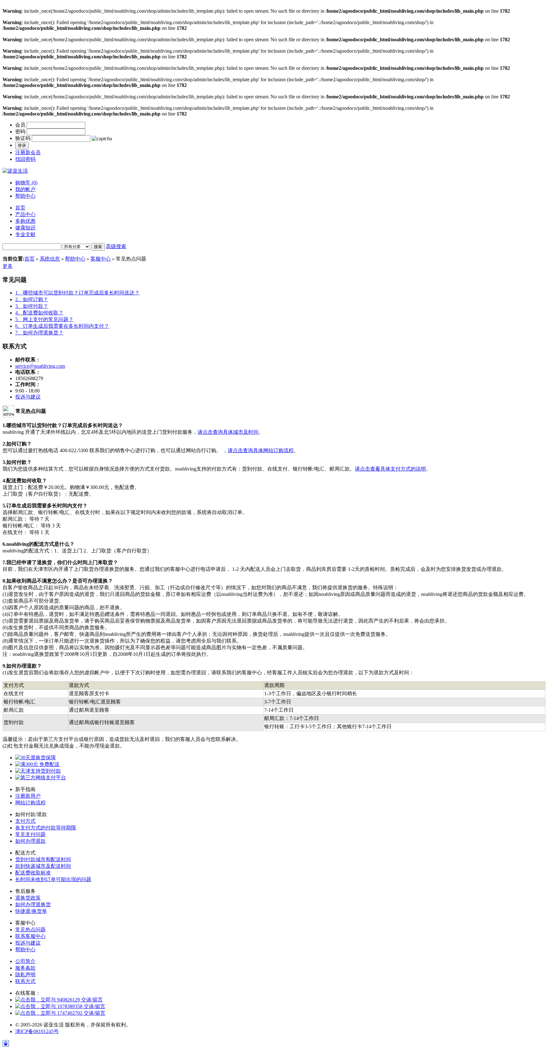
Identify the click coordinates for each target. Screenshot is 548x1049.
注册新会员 (28, 152)
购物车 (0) (26, 182)
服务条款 (25, 968)
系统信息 (50, 258)
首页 (29, 258)
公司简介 (25, 961)
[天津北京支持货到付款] (38, 771)
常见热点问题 (30, 929)
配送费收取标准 (33, 872)
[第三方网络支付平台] (40, 777)
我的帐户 (25, 189)
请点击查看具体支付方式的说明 (390, 469)
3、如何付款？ (31, 306)
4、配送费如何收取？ (39, 312)
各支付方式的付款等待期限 (45, 827)
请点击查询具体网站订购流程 (261, 450)
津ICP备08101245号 (37, 1031)
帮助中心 (25, 196)
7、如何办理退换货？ (39, 332)
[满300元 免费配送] (37, 764)
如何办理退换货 (33, 904)
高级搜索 (116, 246)
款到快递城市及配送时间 (43, 866)
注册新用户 (28, 796)
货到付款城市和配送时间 (43, 859)
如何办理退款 (30, 841)
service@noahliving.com (40, 366)
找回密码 (25, 159)
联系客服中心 (30, 936)
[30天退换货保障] (35, 757)
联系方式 (25, 981)
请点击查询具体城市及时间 (228, 432)
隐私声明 (25, 974)
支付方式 (25, 821)
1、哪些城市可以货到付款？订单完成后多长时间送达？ (77, 292)
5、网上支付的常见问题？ (44, 319)
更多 (8, 266)
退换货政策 (28, 898)
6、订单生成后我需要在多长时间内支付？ (62, 326)
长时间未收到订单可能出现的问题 (53, 879)
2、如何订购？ (31, 299)
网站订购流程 (30, 802)
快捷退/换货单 (31, 911)
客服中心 (100, 258)
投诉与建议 (28, 396)
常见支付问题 (30, 834)
